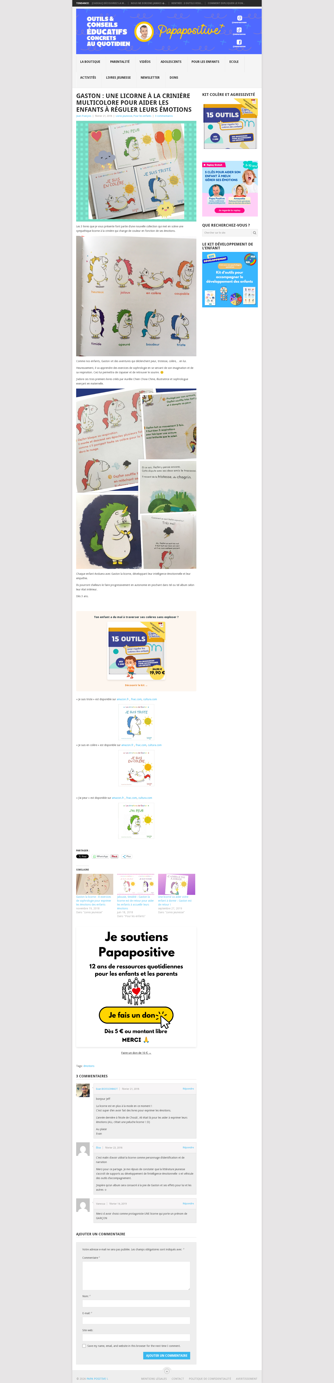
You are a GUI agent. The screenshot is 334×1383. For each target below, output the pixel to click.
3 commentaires (164, 115)
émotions (89, 1066)
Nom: (86, 1296)
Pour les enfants (205, 62)
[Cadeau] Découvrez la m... (109, 3)
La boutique (90, 62)
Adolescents (171, 62)
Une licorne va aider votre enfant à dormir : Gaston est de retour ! (175, 900)
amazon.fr (123, 699)
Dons (174, 77)
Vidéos (145, 62)
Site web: (87, 1330)
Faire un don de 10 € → (136, 1053)
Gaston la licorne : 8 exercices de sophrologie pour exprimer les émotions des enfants (93, 900)
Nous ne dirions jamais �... (148, 3)
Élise (98, 1147)
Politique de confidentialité (210, 1378)
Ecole (234, 62)
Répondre (188, 1088)
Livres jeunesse (118, 77)
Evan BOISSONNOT (107, 1088)
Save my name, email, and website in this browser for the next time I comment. (134, 1345)
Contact (178, 1378)
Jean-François (83, 115)
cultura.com (150, 699)
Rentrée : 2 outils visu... (187, 3)
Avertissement (246, 1378)
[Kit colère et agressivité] (230, 153)
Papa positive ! (97, 1378)
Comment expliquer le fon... (226, 3)
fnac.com (136, 699)
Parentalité (120, 62)
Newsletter (150, 77)
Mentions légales (154, 1378)
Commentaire (91, 1257)
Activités (88, 77)
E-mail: (87, 1313)
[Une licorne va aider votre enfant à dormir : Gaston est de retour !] (176, 884)
